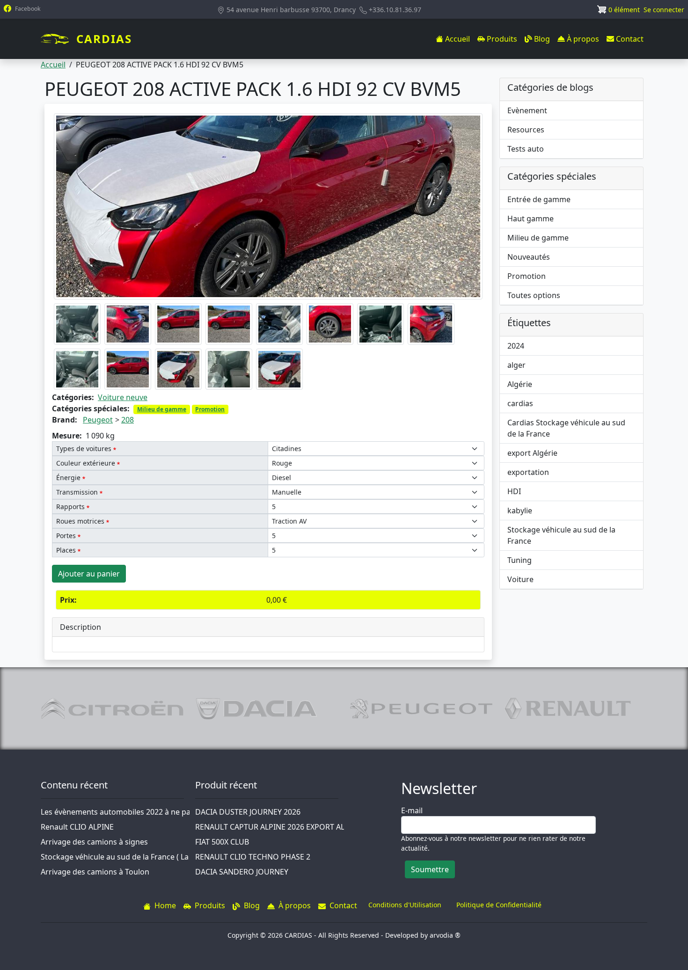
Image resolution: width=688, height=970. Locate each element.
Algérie (519, 384)
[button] (268, 206)
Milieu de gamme (161, 409)
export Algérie (532, 453)
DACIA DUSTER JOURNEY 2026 (247, 812)
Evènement (527, 110)
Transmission (77, 492)
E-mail (412, 810)
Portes (66, 535)
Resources (525, 129)
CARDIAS (104, 38)
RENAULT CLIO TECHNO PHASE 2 (252, 857)
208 (127, 420)
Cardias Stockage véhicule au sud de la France (566, 428)
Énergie (68, 477)
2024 (515, 346)
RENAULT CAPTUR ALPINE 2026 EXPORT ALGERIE (280, 827)
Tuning (519, 560)
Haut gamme (530, 218)
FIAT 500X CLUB (222, 842)
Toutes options (533, 295)
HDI (514, 491)
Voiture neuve (122, 397)
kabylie (519, 510)
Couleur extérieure (85, 463)
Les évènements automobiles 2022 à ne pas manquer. (135, 812)
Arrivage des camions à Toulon (95, 872)
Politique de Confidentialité (499, 904)
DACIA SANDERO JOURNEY (241, 872)
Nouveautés (528, 257)
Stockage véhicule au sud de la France (561, 535)
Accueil (53, 64)
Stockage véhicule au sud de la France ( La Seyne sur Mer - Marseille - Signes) (176, 857)
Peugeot (98, 420)
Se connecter (664, 9)
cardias (520, 403)
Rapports (70, 506)
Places (66, 550)
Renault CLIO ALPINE (77, 827)
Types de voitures (83, 448)
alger (516, 365)
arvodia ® (445, 935)
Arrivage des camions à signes (94, 842)
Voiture (520, 579)
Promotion (210, 409)
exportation (528, 472)
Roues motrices (80, 521)
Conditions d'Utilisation (404, 904)
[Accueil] (58, 39)
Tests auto (525, 149)
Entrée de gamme (539, 199)
